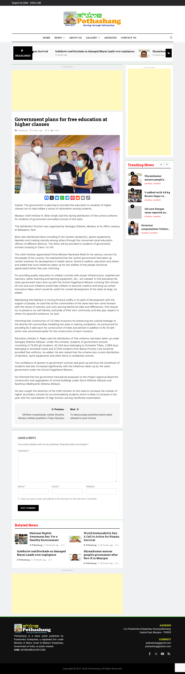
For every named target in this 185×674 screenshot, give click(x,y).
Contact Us (128, 37)
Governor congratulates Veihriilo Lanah (156, 229)
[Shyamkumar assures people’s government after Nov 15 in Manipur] (128, 54)
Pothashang (23, 130)
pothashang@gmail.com (158, 643)
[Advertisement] (67, 90)
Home (46, 37)
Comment (23, 450)
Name (21, 486)
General (148, 183)
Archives (110, 37)
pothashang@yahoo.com (158, 646)
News (58, 37)
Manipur (157, 183)
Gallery (91, 37)
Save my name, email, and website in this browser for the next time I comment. (59, 499)
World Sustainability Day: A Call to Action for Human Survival (101, 536)
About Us (75, 37)
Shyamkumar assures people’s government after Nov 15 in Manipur (101, 555)
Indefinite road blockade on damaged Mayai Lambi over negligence (79, 51)
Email (55, 486)
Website (90, 486)
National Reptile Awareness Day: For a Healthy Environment (44, 536)
